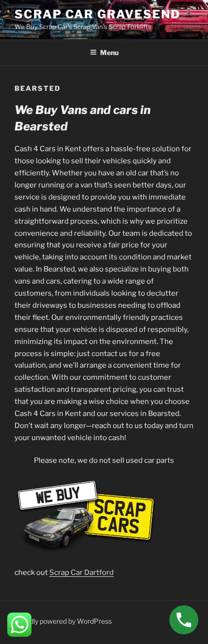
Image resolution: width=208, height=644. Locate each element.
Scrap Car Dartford (81, 572)
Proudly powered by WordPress (63, 621)
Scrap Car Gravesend (97, 14)
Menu (109, 52)
